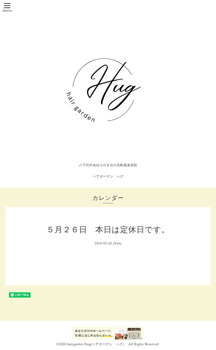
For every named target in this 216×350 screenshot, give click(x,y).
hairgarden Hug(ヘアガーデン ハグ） (96, 344)
